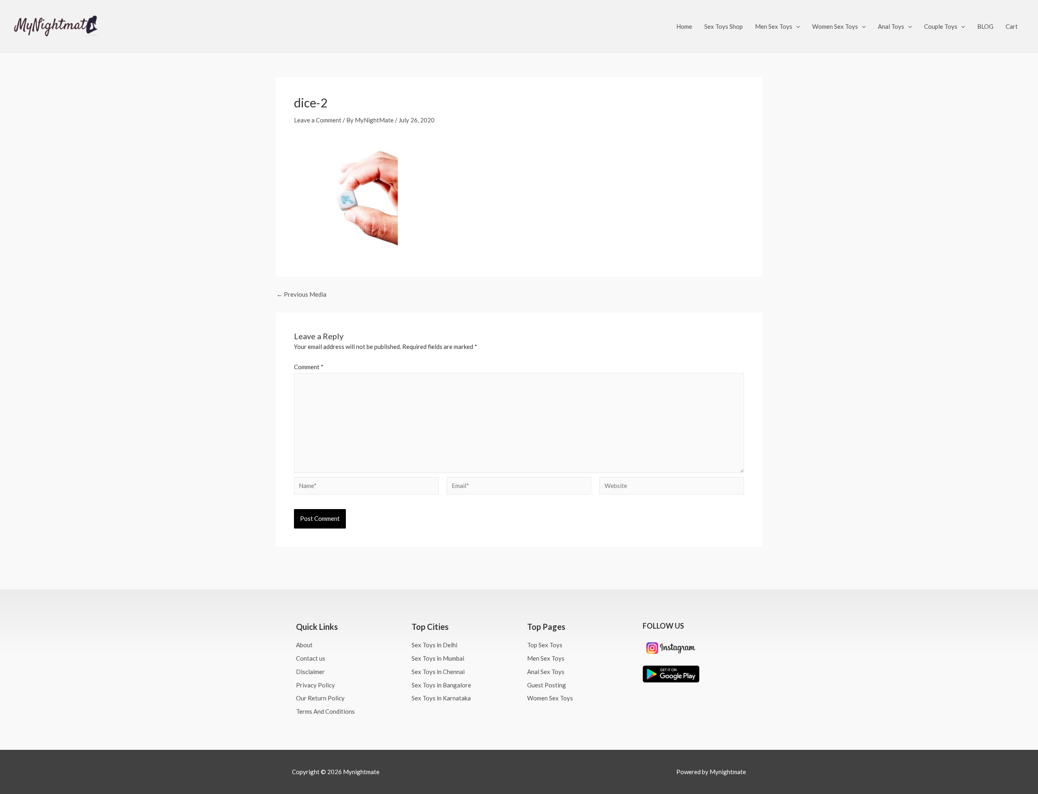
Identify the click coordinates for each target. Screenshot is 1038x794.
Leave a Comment (317, 120)
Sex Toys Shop (723, 26)
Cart (1012, 26)
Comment (309, 366)
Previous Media (301, 294)
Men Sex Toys (773, 26)
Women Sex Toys (835, 26)
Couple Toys (940, 26)
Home (684, 26)
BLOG (985, 26)
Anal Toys (891, 26)
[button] (796, 26)
